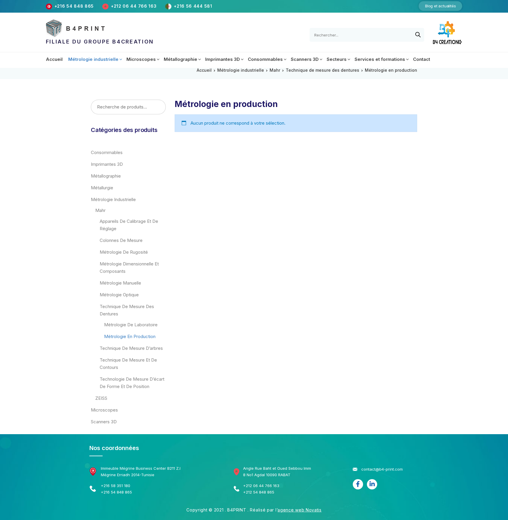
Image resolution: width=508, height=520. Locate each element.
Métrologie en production (130, 336)
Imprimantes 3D (107, 164)
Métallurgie (102, 187)
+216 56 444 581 (193, 6)
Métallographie (106, 176)
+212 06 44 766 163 (134, 6)
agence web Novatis (300, 509)
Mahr (275, 70)
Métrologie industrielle (240, 70)
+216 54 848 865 (74, 6)
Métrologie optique (119, 294)
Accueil (204, 70)
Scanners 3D (104, 421)
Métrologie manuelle (120, 283)
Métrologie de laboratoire (131, 324)
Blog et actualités (440, 6)
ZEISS (101, 398)
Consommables (107, 152)
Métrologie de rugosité (124, 252)
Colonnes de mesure (121, 240)
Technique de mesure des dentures (322, 70)
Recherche (159, 107)
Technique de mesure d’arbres (131, 348)
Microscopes (104, 410)
